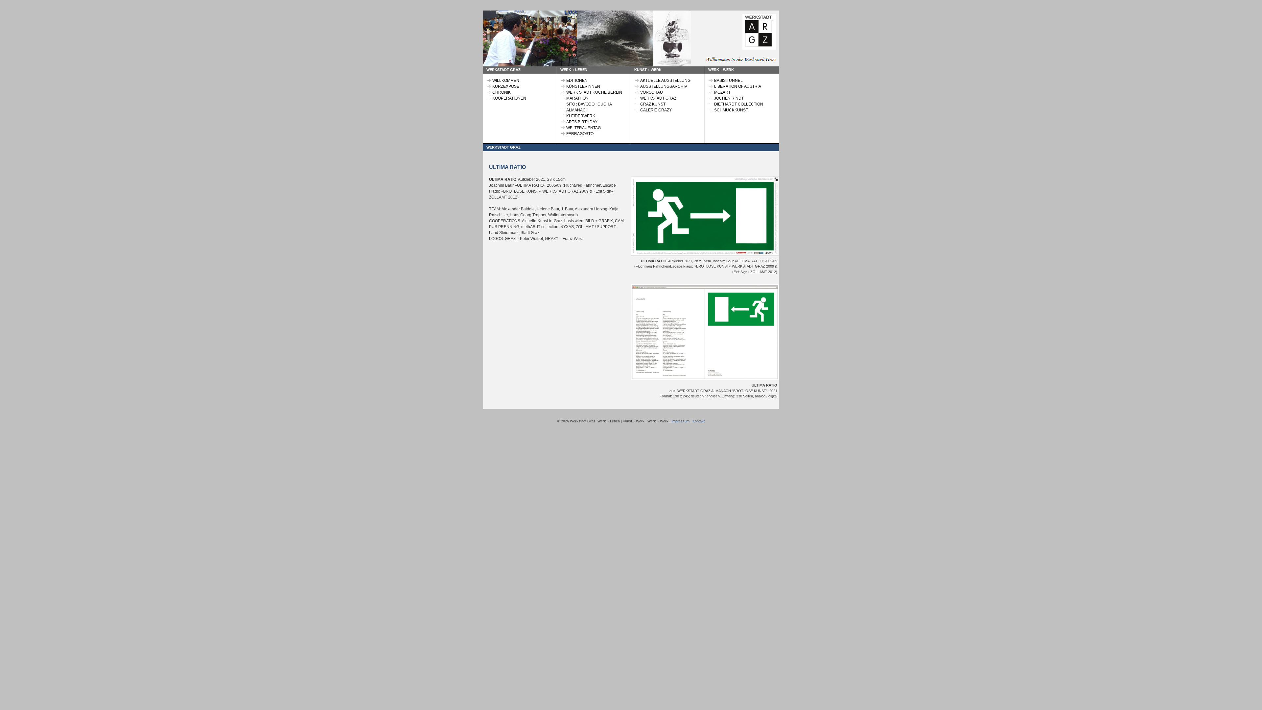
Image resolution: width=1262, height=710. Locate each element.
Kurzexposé (505, 86)
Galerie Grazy (656, 110)
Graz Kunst (653, 104)
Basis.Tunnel (728, 80)
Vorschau (651, 92)
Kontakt (698, 421)
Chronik (501, 92)
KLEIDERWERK (580, 116)
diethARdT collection (738, 104)
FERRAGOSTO (580, 133)
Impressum (680, 421)
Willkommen (505, 80)
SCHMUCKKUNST (731, 110)
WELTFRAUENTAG (583, 128)
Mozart (722, 92)
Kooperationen (509, 98)
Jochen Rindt (729, 98)
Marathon (577, 98)
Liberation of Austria (737, 86)
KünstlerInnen (583, 86)
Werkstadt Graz (658, 98)
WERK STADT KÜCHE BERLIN (594, 92)
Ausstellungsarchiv (663, 86)
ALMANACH (577, 110)
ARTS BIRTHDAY (581, 122)
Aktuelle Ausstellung (665, 80)
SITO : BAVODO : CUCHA (589, 104)
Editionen (577, 80)
